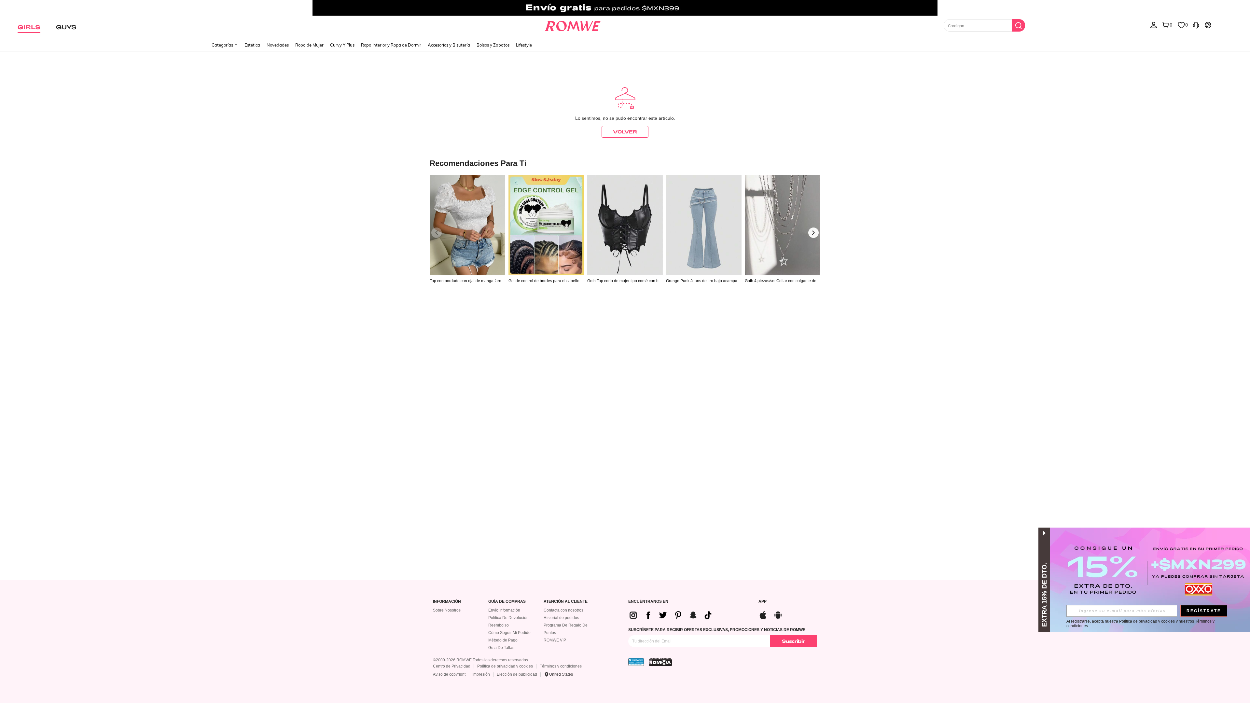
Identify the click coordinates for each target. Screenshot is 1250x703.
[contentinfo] (673, 615)
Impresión (481, 674)
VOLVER (625, 131)
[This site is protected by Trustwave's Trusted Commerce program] (636, 662)
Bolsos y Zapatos (493, 45)
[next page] (813, 232)
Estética (252, 45)
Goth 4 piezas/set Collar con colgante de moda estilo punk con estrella (780, 281)
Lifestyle (524, 45)
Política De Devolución (508, 617)
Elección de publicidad (517, 674)
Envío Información (504, 610)
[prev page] (436, 232)
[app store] (763, 614)
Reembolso (498, 625)
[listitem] (467, 241)
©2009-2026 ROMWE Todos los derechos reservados (480, 660)
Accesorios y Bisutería (449, 45)
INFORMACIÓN (447, 602)
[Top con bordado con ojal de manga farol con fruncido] (467, 225)
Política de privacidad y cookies (505, 666)
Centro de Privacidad (451, 666)
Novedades (278, 45)
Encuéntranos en (648, 602)
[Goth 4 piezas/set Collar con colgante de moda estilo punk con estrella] (782, 225)
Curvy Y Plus (342, 45)
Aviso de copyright (449, 674)
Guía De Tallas (501, 647)
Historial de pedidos (561, 617)
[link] (625, 8)
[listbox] (1153, 25)
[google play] (778, 614)
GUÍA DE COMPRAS (507, 602)
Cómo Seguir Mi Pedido (509, 632)
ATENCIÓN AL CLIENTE (566, 602)
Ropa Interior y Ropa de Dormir (391, 45)
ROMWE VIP (555, 640)
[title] (625, 163)
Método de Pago (503, 640)
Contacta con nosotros (563, 610)
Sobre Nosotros (447, 610)
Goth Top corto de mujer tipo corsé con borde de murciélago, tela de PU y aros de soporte (624, 281)
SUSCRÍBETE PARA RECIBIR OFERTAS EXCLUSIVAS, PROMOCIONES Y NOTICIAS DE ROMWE (716, 629)
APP (762, 602)
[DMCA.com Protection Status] (660, 662)
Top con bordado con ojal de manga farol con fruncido (467, 281)
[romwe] (573, 25)
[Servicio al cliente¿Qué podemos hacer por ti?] (1196, 25)
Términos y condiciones (561, 666)
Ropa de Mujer (309, 45)
